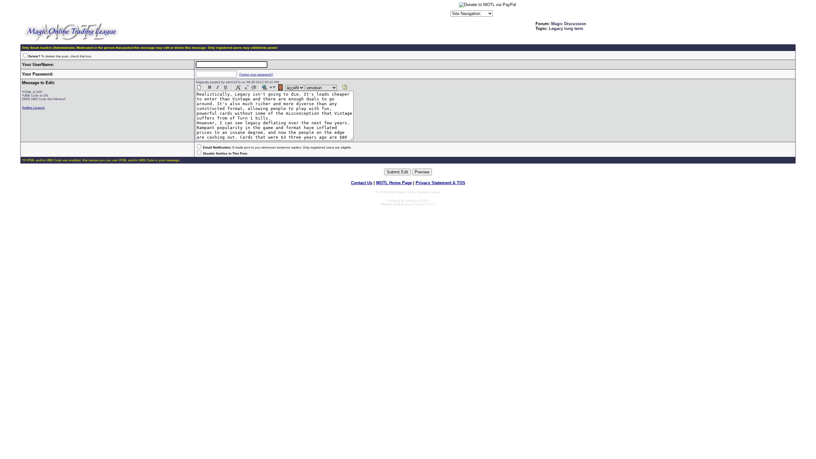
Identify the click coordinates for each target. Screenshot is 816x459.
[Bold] (209, 87)
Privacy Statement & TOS (440, 182)
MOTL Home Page (394, 182)
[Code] (254, 87)
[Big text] (238, 87)
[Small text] (246, 87)
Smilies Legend (33, 107)
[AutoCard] (280, 87)
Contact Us (361, 182)
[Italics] (217, 87)
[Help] (344, 87)
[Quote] (272, 87)
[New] (199, 87)
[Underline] (225, 87)
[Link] (264, 87)
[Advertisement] (374, 10)
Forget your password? (256, 74)
